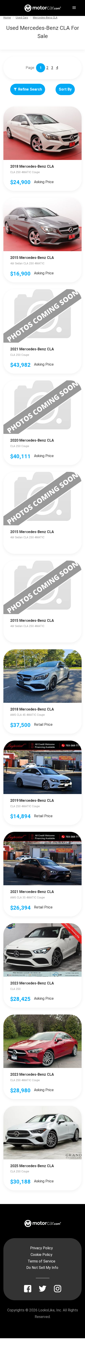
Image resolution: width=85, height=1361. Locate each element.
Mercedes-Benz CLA (45, 17)
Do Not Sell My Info (42, 1267)
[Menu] (73, 6)
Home (7, 17)
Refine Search (30, 89)
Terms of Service (41, 1261)
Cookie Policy (41, 1254)
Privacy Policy (41, 1248)
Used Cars (22, 17)
